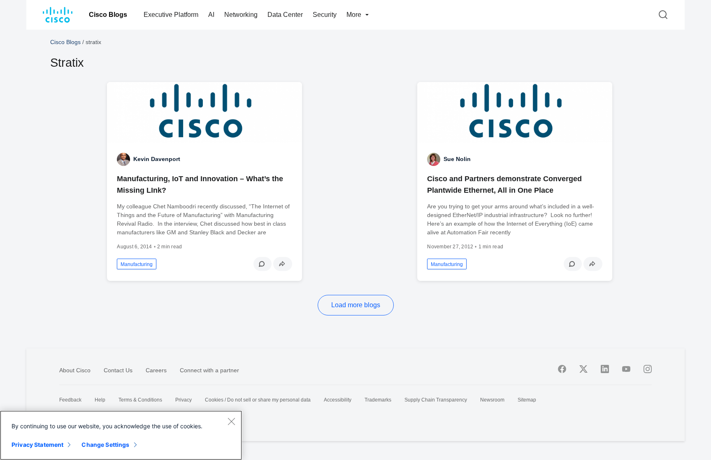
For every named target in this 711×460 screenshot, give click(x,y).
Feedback (70, 400)
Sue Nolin (457, 159)
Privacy (183, 400)
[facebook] (562, 369)
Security (325, 14)
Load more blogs (355, 304)
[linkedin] (605, 369)
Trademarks (378, 400)
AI (211, 14)
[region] (121, 435)
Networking (241, 14)
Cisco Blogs (108, 14)
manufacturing (137, 264)
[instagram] (648, 369)
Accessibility (337, 400)
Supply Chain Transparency (435, 400)
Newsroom (492, 400)
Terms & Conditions (140, 400)
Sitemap (527, 400)
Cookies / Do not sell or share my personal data (258, 400)
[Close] (231, 421)
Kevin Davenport (156, 159)
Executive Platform (171, 14)
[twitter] (583, 369)
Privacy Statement (37, 444)
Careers (156, 370)
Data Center (285, 14)
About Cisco (75, 370)
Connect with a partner (209, 370)
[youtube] (626, 369)
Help (100, 400)
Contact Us (118, 370)
